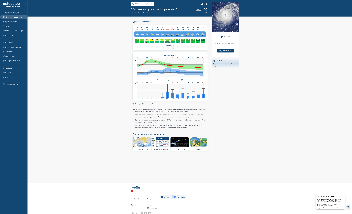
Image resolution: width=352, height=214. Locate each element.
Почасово (146, 22)
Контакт (149, 205)
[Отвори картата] (151, 4)
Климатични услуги (137, 202)
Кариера (150, 202)
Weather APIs (135, 199)
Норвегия (134, 13)
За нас (149, 196)
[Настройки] (207, 4)
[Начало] (11, 4)
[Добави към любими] (176, 9)
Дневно (136, 22)
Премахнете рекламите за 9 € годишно (223, 63)
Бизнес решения (137, 196)
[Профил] (202, 4)
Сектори (134, 205)
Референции (151, 199)
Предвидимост (170, 45)
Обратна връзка (152, 208)
